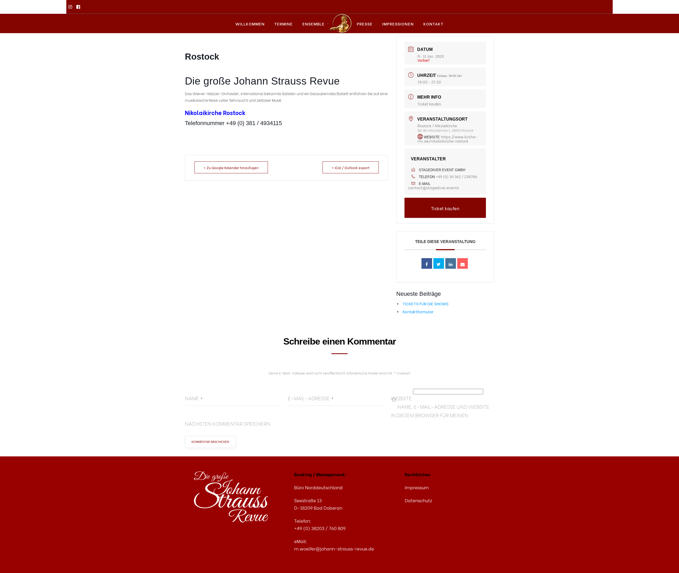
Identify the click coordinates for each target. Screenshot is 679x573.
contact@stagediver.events (433, 187)
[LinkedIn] (450, 263)
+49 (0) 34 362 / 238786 (456, 176)
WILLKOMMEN (250, 24)
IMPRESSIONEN (398, 24)
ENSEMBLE (313, 24)
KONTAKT (433, 24)
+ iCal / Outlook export (350, 167)
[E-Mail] (462, 263)
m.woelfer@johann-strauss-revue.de (334, 548)
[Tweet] (438, 263)
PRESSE (365, 24)
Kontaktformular (418, 311)
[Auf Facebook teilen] (426, 263)
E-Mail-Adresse (310, 398)
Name (194, 398)
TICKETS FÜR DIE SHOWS (426, 303)
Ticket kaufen (429, 104)
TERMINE (283, 24)
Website (401, 398)
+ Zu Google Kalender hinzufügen (231, 167)
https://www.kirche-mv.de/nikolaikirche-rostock (447, 139)
